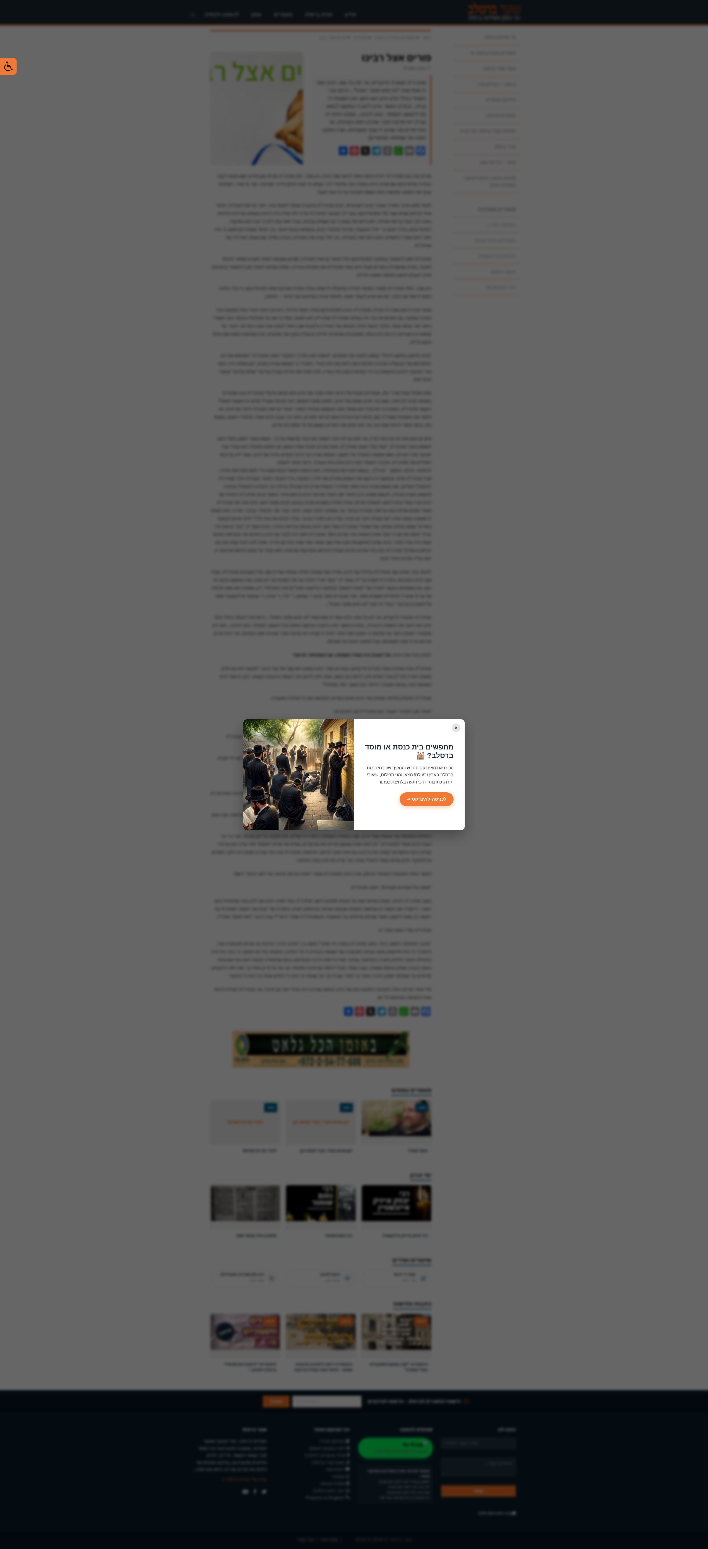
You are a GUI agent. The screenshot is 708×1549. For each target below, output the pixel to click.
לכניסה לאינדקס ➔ (427, 799)
